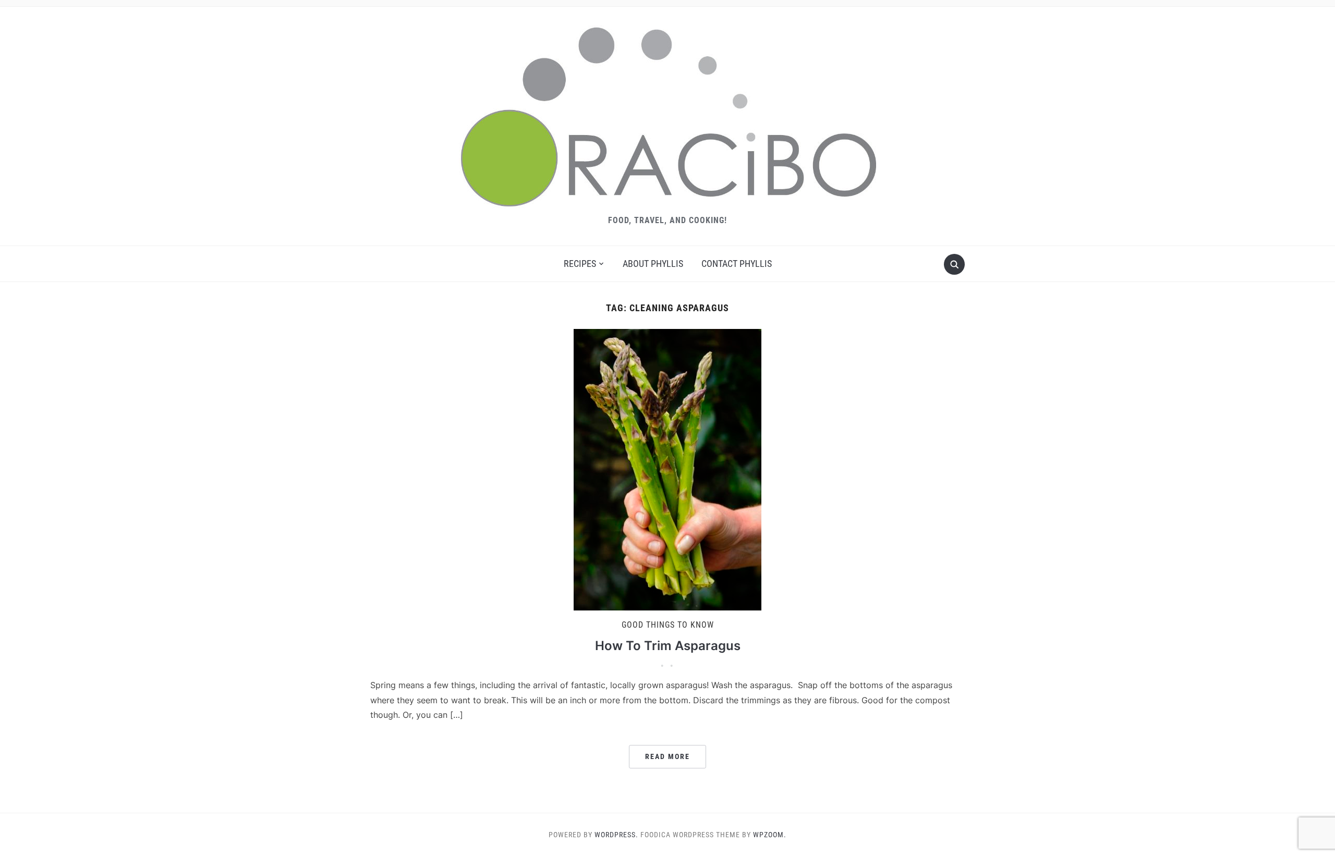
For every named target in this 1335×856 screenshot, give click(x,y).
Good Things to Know (668, 625)
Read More (667, 756)
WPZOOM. (769, 834)
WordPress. (616, 834)
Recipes (580, 263)
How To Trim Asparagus (668, 645)
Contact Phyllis (736, 263)
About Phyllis (653, 263)
